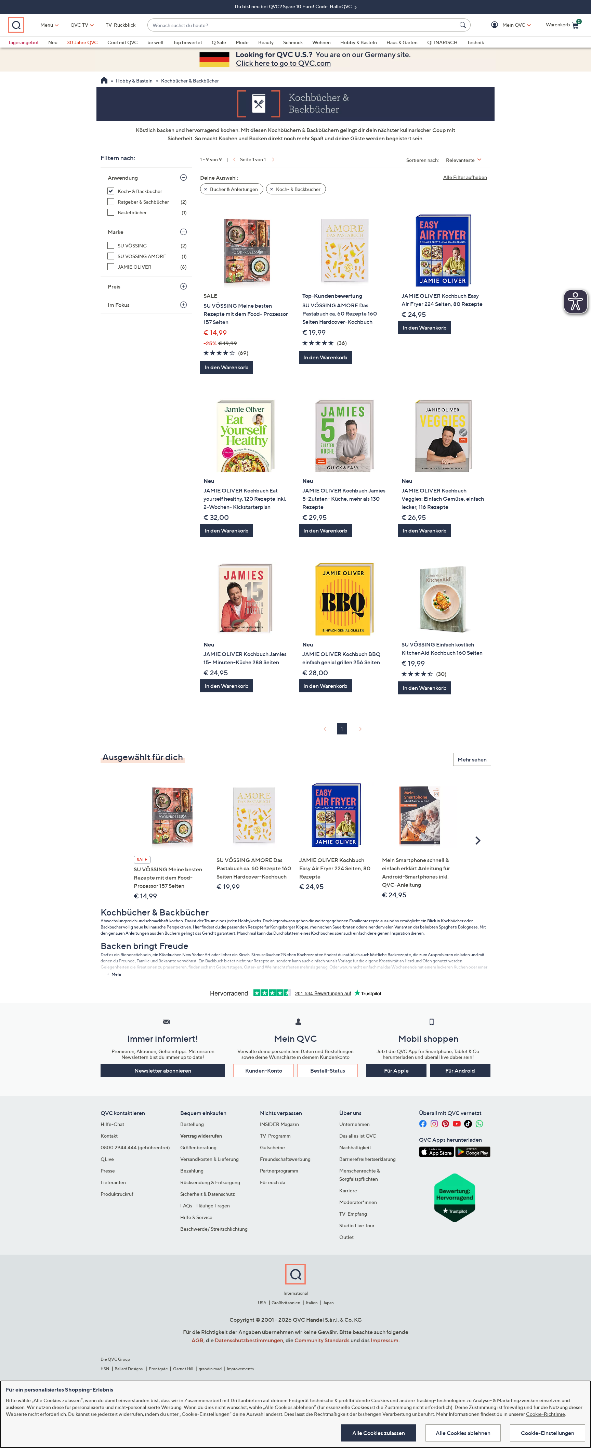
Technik (475, 42)
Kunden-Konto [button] (263, 1070)
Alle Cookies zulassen (378, 1433)
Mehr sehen (472, 759)
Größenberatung (198, 1147)
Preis (114, 286)
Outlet (346, 1237)
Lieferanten (113, 1182)
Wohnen (321, 42)
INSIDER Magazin (279, 1124)
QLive (107, 1159)
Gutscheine (272, 1147)
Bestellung (192, 1124)
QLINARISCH (442, 42)
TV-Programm (275, 1136)
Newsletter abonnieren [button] (162, 1070)
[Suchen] (463, 25)
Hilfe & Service (196, 1217)
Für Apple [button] (396, 1070)
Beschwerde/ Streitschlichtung (214, 1229)
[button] (504, 25)
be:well (155, 42)
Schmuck (293, 42)
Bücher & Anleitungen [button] (233, 189)
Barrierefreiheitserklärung (367, 1159)
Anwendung (123, 177)
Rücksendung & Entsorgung (210, 1182)
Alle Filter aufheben (465, 177)
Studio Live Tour (357, 1225)
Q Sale (219, 42)
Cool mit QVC (122, 42)
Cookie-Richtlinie (545, 1414)
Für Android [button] (460, 1070)
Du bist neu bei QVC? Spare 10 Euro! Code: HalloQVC (294, 6)
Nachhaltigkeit (355, 1147)
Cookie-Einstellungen (547, 1433)
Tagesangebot (23, 42)
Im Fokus (119, 305)
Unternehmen (354, 1124)
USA (262, 1302)
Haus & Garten (402, 42)
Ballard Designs (129, 1368)
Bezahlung (191, 1171)
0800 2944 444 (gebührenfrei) (135, 1147)
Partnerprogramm (279, 1171)
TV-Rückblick (120, 25)
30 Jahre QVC (82, 42)
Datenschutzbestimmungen (249, 1340)
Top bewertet (187, 42)
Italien (312, 1302)
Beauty (266, 42)
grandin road (210, 1368)
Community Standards (322, 1340)
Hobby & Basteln (358, 42)
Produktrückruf (117, 1194)
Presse (108, 1171)
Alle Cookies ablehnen (463, 1433)
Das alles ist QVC (357, 1136)
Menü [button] (46, 25)
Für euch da (272, 1182)
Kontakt (109, 1136)
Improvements (240, 1368)
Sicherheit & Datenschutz (207, 1194)
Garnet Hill (183, 1368)
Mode (242, 42)
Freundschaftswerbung (285, 1159)
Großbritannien (286, 1302)
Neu (52, 42)
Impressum (384, 1340)
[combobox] (302, 25)
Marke (115, 232)
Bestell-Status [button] (327, 1070)
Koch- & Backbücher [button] (297, 189)
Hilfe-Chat (112, 1124)
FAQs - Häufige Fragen (205, 1205)
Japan (328, 1302)
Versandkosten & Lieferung (209, 1159)
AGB (197, 1340)
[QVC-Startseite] (104, 81)
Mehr (116, 974)
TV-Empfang (353, 1214)
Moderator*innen (358, 1202)
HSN (105, 1368)
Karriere (348, 1190)
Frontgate (158, 1368)
